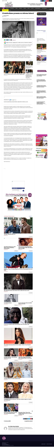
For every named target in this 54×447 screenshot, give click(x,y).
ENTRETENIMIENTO (37, 8)
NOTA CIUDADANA (44, 8)
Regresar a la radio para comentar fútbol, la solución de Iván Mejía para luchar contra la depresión (41, 97)
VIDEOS (28, 8)
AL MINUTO (7, 8)
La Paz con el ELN (8, 421)
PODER (16, 8)
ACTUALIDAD (12, 8)
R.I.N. (10, 10)
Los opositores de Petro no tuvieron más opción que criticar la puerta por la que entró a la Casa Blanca (41, 86)
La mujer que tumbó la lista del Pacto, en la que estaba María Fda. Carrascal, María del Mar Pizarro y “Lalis (41, 80)
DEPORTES (20, 8)
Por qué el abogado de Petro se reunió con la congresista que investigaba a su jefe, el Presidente (41, 75)
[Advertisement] (18, 175)
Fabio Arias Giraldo (6, 15)
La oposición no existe (28, 421)
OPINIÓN (25, 8)
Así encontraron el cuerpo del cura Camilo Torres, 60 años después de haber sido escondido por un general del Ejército (41, 91)
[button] (49, 9)
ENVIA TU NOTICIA (5, 10)
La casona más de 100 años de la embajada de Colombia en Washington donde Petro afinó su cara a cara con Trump (41, 102)
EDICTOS (32, 8)
